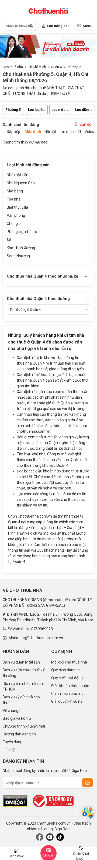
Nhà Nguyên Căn (21, 183)
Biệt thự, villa (17, 207)
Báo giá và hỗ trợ (17, 718)
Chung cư (15, 223)
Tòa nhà (13, 199)
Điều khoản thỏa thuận (70, 686)
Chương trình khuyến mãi (24, 726)
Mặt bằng (15, 191)
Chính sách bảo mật (68, 693)
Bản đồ (85, 124)
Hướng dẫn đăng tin (19, 734)
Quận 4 (56, 67)
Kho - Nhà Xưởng (21, 248)
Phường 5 (74, 67)
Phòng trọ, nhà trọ (22, 231)
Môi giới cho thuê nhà (69, 662)
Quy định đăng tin (66, 670)
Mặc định (33, 131)
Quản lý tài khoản (81, 856)
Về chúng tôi (13, 710)
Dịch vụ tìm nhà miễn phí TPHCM (23, 686)
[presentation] (87, 46)
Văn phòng (16, 215)
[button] (38, 53)
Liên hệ (9, 750)
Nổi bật (50, 131)
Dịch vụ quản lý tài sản (21, 662)
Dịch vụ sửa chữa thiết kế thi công (23, 673)
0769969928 (42, 629)
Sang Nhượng (18, 256)
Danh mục (16, 856)
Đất (10, 240)
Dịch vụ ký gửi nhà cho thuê (21, 700)
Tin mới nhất (70, 131)
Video (89, 131)
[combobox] (48, 309)
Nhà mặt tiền (17, 175)
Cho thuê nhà (13, 67)
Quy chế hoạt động (67, 678)
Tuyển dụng (12, 742)
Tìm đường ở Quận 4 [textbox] (25, 310)
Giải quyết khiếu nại (67, 701)
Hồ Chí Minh (37, 67)
